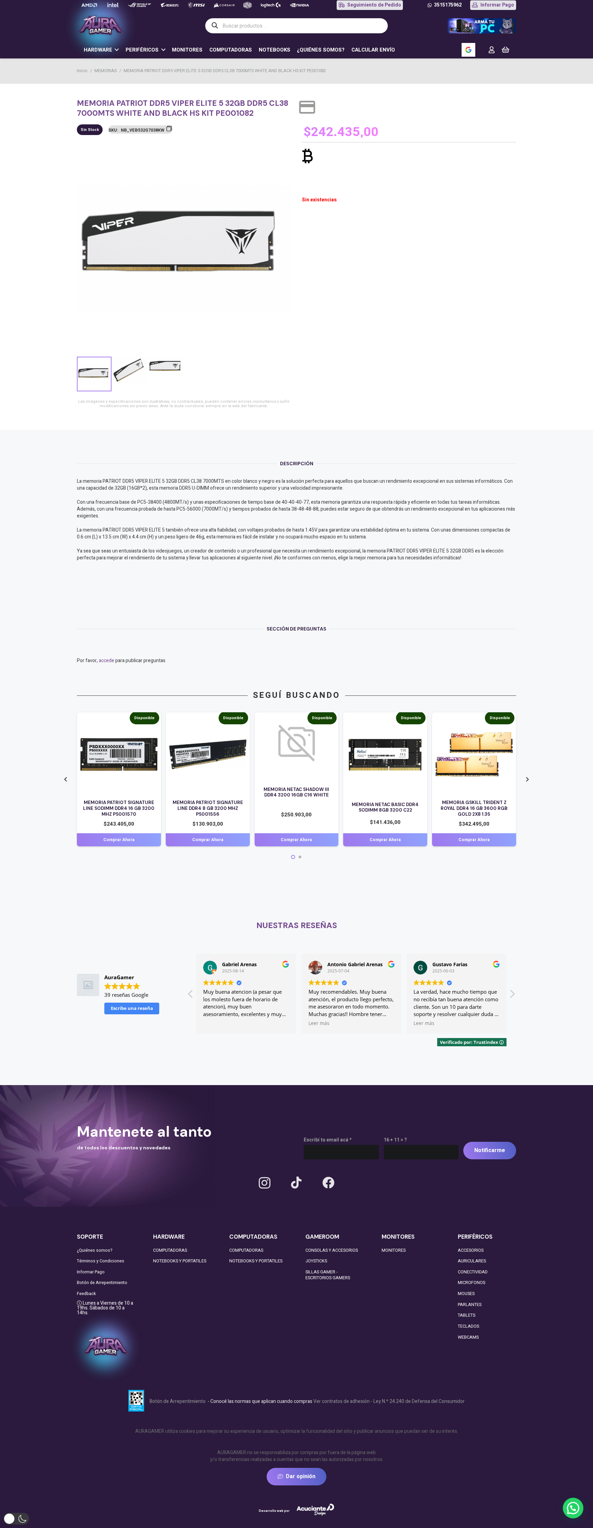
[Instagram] (264, 1183)
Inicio (82, 71)
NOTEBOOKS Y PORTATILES (179, 1261)
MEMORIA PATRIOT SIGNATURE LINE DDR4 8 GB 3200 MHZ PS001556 (208, 808)
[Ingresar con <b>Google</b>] (468, 50)
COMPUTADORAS (170, 1250)
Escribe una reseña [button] (132, 1008)
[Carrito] (505, 49)
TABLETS (466, 1315)
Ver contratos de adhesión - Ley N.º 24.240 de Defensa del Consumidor (389, 1401)
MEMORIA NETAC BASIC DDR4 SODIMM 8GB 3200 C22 (385, 807)
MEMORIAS (105, 71)
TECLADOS (468, 1326)
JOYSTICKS (316, 1261)
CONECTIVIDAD (473, 1272)
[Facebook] (328, 1182)
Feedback (86, 1294)
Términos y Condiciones (100, 1261)
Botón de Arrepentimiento (102, 1283)
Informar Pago (91, 1272)
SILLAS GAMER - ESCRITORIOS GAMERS (327, 1275)
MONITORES (394, 1250)
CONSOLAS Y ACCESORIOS (331, 1250)
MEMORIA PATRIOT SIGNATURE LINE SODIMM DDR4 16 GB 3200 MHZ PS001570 (118, 808)
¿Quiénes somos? (94, 1250)
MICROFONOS (471, 1283)
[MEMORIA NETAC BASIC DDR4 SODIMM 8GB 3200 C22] (385, 719)
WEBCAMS (468, 1337)
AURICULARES (472, 1261)
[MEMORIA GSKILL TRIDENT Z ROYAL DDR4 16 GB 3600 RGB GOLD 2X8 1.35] (474, 719)
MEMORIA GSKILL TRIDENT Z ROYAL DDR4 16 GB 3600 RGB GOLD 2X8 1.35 (474, 808)
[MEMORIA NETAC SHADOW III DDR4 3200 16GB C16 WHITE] (296, 719)
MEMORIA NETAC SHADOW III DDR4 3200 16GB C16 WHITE (296, 792)
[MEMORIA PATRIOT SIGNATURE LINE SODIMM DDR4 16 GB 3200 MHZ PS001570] (119, 719)
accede (106, 660)
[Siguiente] (527, 779)
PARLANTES (469, 1305)
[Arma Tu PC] (481, 26)
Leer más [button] (216, 1023)
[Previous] (66, 779)
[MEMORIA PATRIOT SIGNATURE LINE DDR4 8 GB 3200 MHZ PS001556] (207, 719)
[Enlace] (492, 50)
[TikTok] (296, 1182)
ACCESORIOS (471, 1250)
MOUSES (466, 1294)
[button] (281, 150)
